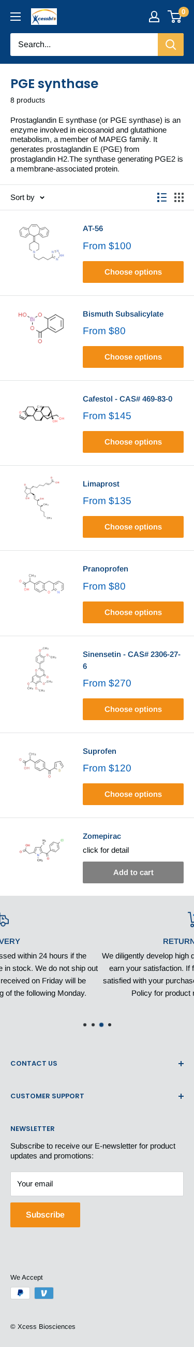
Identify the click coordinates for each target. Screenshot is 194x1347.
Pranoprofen (105, 568)
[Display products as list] (162, 197)
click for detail (106, 850)
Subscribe (45, 1214)
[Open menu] (15, 16)
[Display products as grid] (179, 197)
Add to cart (133, 872)
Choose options (133, 271)
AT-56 (93, 228)
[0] (175, 16)
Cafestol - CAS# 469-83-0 (127, 398)
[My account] (154, 16)
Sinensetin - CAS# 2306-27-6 (132, 660)
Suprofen (99, 751)
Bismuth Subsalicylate (123, 313)
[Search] (171, 44)
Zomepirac (102, 836)
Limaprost (101, 483)
